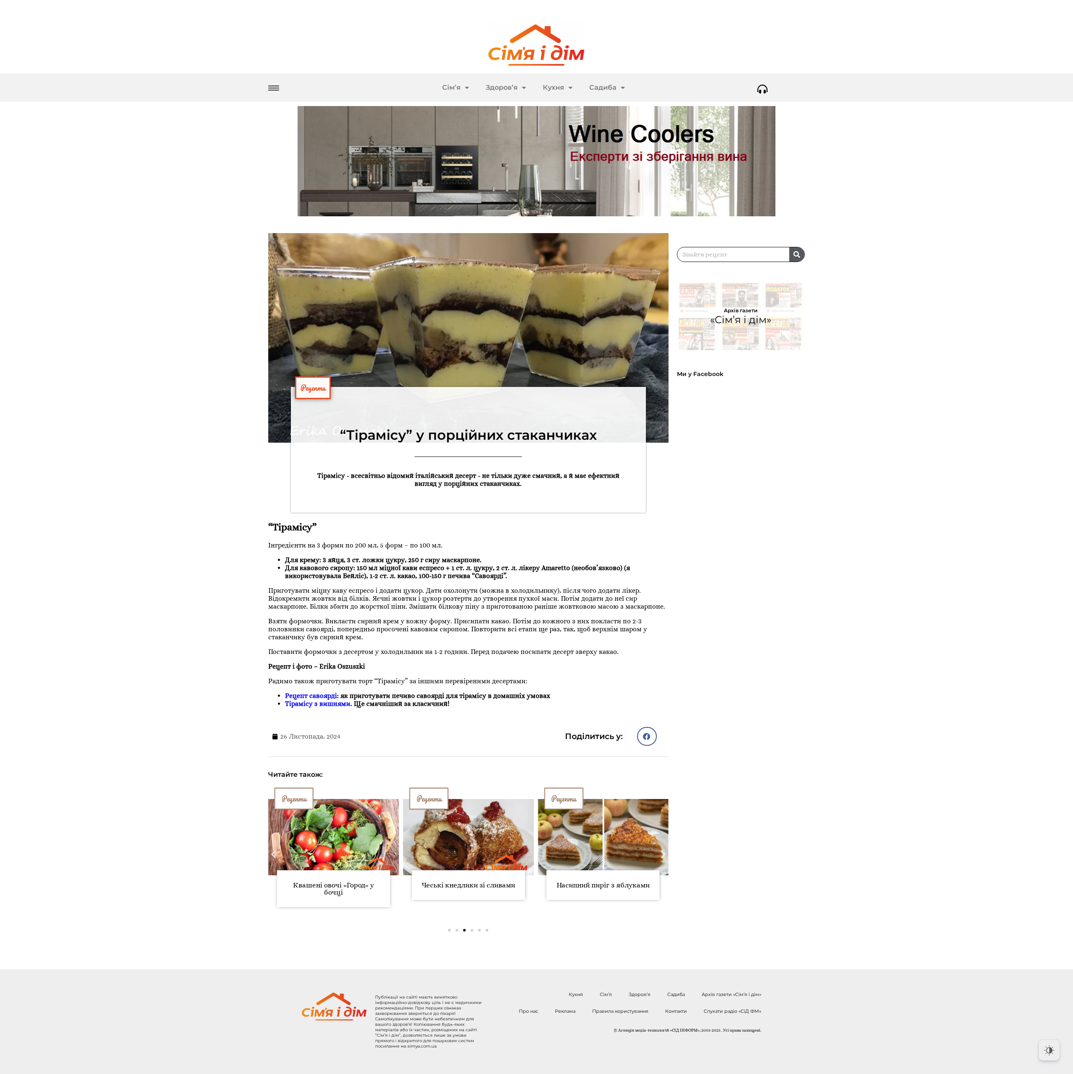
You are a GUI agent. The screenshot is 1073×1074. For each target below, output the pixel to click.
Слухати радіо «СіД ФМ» (732, 1011)
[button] (647, 736)
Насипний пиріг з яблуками (603, 885)
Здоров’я (502, 87)
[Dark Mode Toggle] (1049, 1050)
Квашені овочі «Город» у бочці (333, 888)
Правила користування (620, 1011)
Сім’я (451, 87)
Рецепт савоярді (311, 696)
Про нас (528, 1011)
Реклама (565, 1011)
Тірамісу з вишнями (317, 704)
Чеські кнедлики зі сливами (468, 885)
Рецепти (313, 388)
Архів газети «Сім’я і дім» (731, 994)
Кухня (553, 87)
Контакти (676, 1011)
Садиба (603, 87)
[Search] (796, 254)
